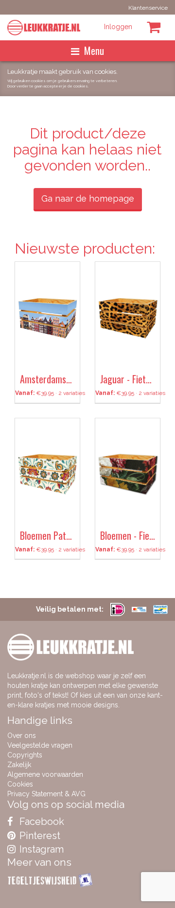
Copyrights (24, 755)
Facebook (40, 821)
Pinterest (38, 835)
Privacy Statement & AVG (46, 794)
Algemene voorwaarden (45, 774)
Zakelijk (19, 765)
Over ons (21, 735)
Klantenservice (148, 7)
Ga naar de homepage (87, 198)
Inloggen (118, 27)
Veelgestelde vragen (39, 745)
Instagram (40, 849)
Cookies (20, 784)
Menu (94, 50)
